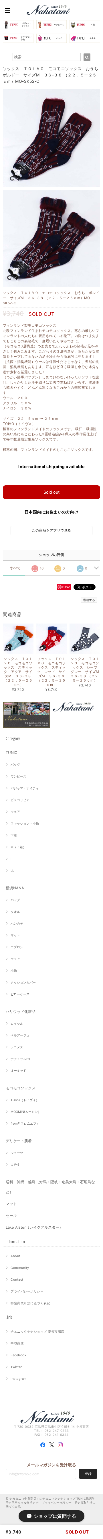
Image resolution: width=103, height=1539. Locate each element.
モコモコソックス (20, 1088)
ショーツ (17, 1153)
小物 (14, 971)
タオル (15, 912)
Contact (17, 1280)
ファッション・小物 (25, 824)
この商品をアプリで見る (51, 530)
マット (15, 935)
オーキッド (18, 1071)
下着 (14, 835)
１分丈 (15, 1165)
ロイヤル (17, 1023)
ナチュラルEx (20, 1059)
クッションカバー (23, 982)
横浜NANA (15, 888)
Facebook (18, 1355)
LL (12, 871)
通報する (89, 600)
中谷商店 (17, 1343)
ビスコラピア (20, 800)
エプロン (17, 947)
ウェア (15, 812)
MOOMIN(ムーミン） (26, 1112)
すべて (15, 568)
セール (11, 1215)
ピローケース (20, 994)
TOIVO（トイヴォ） (25, 1100)
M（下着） (18, 847)
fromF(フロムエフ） (25, 1123)
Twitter (16, 1367)
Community (20, 1268)
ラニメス (17, 1047)
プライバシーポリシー (27, 1291)
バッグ (15, 765)
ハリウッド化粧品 (20, 1011)
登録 (88, 1473)
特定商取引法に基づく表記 (30, 1303)
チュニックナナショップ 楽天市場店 (37, 1332)
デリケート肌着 (19, 1140)
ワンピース (18, 776)
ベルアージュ (20, 1035)
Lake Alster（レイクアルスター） (34, 1227)
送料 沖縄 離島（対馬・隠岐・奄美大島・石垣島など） (50, 1187)
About (15, 1256)
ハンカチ (17, 924)
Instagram (19, 1379)
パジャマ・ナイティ (25, 788)
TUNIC (11, 752)
